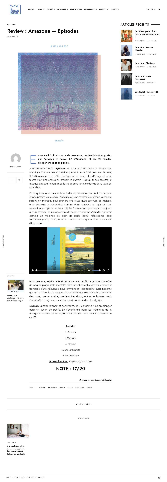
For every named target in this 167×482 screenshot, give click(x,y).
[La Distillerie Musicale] (15, 9)
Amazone (42, 387)
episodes (62, 387)
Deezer (97, 379)
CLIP (8, 442)
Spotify (107, 379)
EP (8, 24)
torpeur (89, 387)
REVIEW (12, 24)
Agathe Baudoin (15, 167)
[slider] (57, 270)
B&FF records (52, 387)
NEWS (13, 442)
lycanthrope (79, 387)
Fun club (70, 387)
